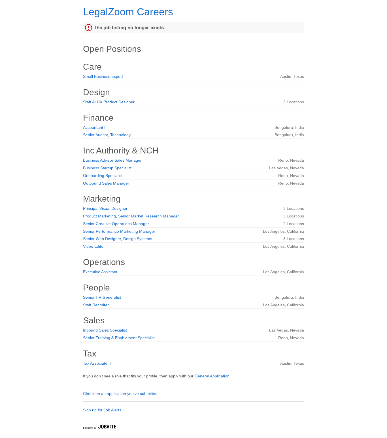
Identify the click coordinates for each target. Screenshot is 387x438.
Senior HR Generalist (102, 297)
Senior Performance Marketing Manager (119, 231)
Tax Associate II (97, 363)
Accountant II (95, 127)
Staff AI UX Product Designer (109, 102)
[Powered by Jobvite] (99, 427)
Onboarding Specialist (102, 175)
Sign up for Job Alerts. (102, 410)
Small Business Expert (103, 76)
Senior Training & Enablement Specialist (119, 338)
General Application (212, 376)
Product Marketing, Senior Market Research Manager (131, 216)
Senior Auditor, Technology (107, 135)
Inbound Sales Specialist (105, 330)
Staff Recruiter (96, 305)
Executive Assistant (100, 272)
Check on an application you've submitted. (121, 393)
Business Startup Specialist (107, 168)
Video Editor (94, 246)
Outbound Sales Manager (106, 183)
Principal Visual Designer (105, 208)
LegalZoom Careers (128, 12)
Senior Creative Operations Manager (116, 223)
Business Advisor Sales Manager (112, 160)
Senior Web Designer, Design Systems (117, 238)
